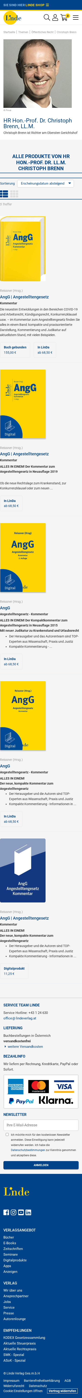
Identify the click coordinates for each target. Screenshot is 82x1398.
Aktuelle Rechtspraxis (19, 1349)
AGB (67, 1380)
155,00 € (15, 349)
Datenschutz (38, 1386)
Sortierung (7, 183)
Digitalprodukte (15, 1260)
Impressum (11, 1380)
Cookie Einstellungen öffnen (23, 1391)
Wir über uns (12, 1290)
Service (9, 1307)
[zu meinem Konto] (55, 18)
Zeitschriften (13, 1249)
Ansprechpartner (15, 1296)
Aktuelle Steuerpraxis (19, 1343)
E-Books (9, 1243)
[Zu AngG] (23, 557)
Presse (8, 1313)
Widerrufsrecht (13, 1386)
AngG (5, 607)
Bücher (8, 1237)
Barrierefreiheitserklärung (42, 1380)
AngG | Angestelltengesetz (24, 296)
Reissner (6, 290)
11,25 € (14, 971)
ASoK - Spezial (14, 1360)
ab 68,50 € (45, 349)
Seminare (10, 1254)
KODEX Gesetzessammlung (24, 1338)
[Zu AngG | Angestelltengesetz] (23, 248)
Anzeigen (10, 1272)
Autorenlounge (14, 1319)
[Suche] (47, 18)
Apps (7, 1266)
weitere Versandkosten (25, 1047)
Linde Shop (36, 5)
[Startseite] (12, 17)
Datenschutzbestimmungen (28, 1150)
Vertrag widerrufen (62, 1391)
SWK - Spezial (13, 1355)
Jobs (7, 1302)
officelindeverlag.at (19, 1018)
